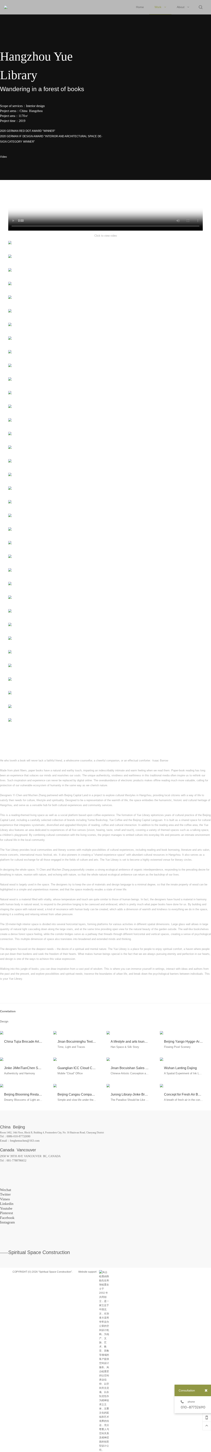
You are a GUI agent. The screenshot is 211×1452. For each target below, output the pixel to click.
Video (3, 156)
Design (4, 1021)
